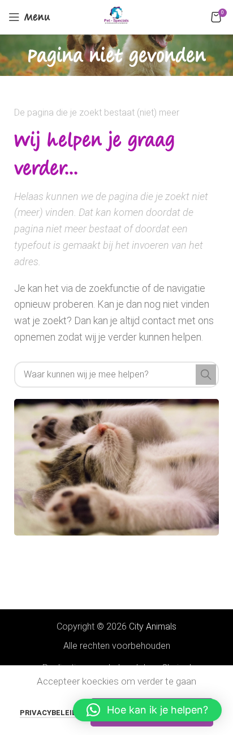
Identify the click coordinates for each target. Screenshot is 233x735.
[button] (147, 710)
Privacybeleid (48, 712)
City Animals (152, 626)
